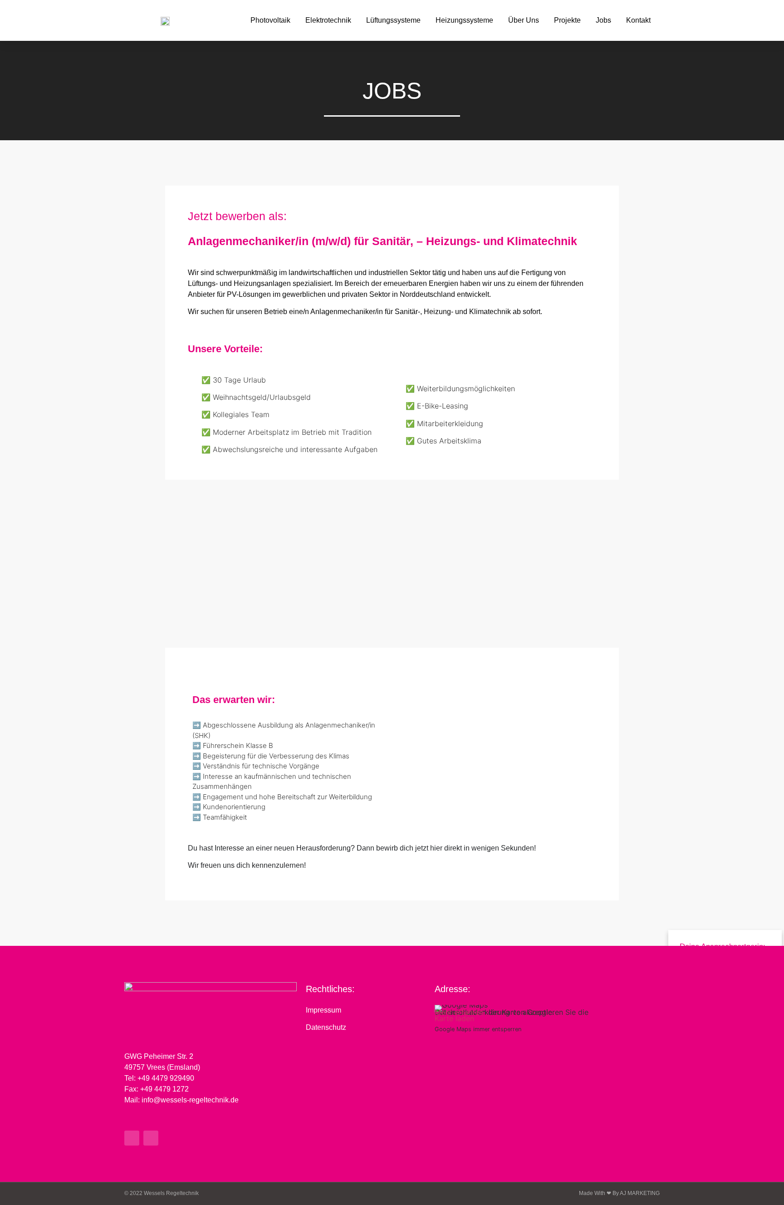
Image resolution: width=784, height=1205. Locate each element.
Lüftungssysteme (393, 20)
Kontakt (638, 20)
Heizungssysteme (464, 20)
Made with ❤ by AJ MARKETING (619, 1193)
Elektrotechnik (328, 20)
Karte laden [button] (454, 1018)
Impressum (323, 1010)
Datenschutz (326, 1027)
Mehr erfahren (459, 1012)
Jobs (603, 20)
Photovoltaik (270, 20)
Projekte (567, 20)
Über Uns (523, 20)
